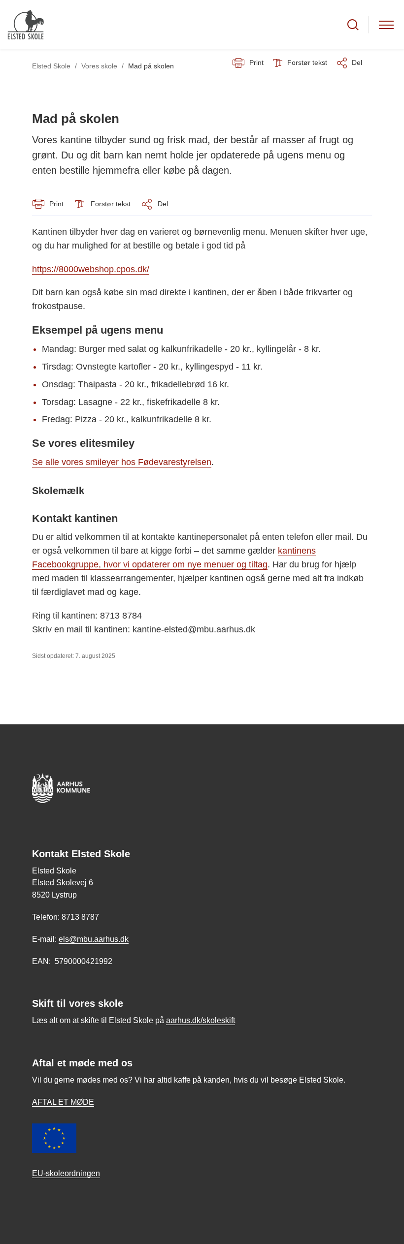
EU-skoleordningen (66, 1173)
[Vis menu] (386, 25)
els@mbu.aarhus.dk (94, 939)
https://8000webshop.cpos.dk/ (90, 269)
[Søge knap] (353, 25)
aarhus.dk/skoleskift (200, 1020)
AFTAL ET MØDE (63, 1102)
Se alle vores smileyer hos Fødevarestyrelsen (121, 462)
